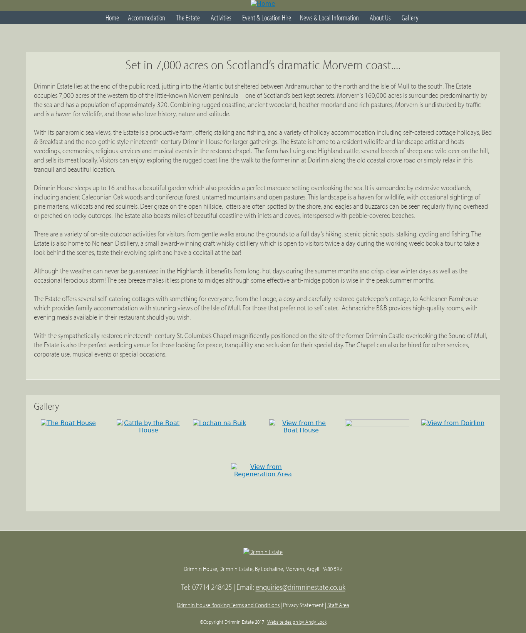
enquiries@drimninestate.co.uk (300, 587)
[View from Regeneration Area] (263, 474)
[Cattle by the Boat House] (149, 430)
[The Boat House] (68, 423)
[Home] (263, 5)
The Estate (188, 17)
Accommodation (146, 17)
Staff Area (338, 605)
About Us (380, 17)
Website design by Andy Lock (297, 621)
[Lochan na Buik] (219, 423)
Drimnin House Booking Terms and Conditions (228, 605)
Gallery (410, 17)
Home (112, 17)
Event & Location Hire (266, 17)
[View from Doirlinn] (452, 423)
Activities (221, 17)
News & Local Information (329, 17)
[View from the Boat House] (301, 430)
